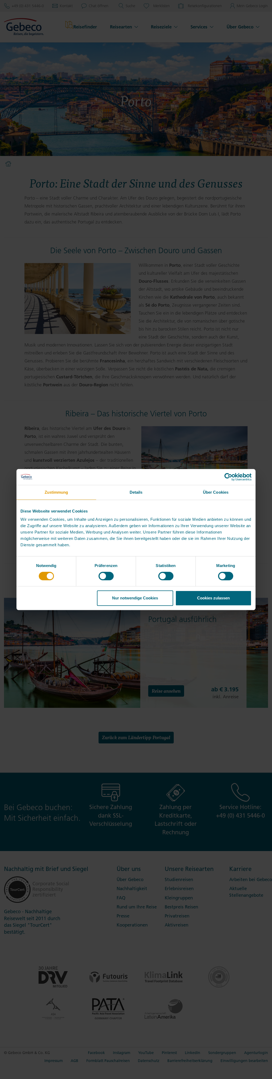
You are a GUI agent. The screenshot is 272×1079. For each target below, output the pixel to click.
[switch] (106, 576)
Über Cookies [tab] (215, 492)
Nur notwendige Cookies (135, 598)
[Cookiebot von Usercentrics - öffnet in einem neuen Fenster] (228, 477)
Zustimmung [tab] (56, 492)
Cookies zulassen (213, 598)
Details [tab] (136, 492)
